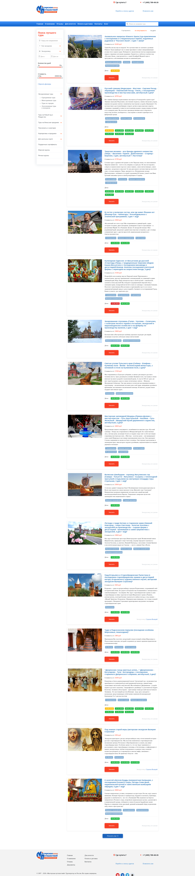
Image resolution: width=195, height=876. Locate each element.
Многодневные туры (49, 100)
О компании (50, 24)
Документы (71, 865)
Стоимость (42, 74)
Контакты (98, 24)
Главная (40, 24)
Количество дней (44, 63)
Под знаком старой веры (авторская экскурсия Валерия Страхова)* (130, 731)
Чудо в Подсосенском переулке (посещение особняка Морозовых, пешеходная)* (129, 631)
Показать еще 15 (112, 836)
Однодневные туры (48, 97)
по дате (153, 30)
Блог (106, 24)
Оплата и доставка (85, 24)
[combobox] (50, 46)
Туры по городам (48, 103)
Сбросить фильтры (44, 84)
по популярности (141, 30)
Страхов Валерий (151, 619)
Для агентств (70, 24)
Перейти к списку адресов (125, 11)
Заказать (111, 77)
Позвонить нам (148, 11)
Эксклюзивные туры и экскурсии (49, 107)
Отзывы (60, 24)
